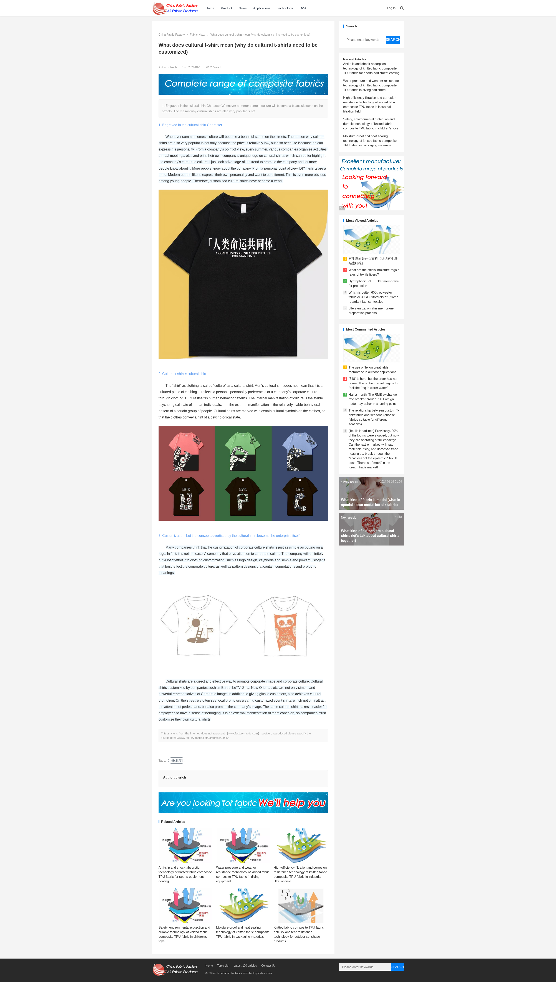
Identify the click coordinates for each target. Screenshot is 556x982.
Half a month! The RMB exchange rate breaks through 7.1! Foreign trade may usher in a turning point (373, 399)
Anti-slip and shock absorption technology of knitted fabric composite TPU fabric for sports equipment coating (371, 68)
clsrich (173, 67)
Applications (261, 8)
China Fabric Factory (172, 34)
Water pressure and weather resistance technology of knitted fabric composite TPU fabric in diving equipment (371, 85)
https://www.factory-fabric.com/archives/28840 (199, 737)
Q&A (303, 8)
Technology (285, 8)
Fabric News (197, 34)
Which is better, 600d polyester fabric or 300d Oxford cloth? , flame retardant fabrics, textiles (373, 297)
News (242, 8)
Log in (391, 8)
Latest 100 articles (245, 965)
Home (210, 8)
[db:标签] (176, 760)
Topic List (223, 965)
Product (226, 8)
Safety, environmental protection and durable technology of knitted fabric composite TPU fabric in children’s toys (371, 123)
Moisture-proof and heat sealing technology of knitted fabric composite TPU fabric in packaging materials (243, 932)
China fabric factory (227, 973)
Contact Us (268, 965)
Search (393, 39)
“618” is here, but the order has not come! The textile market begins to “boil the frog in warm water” (373, 383)
